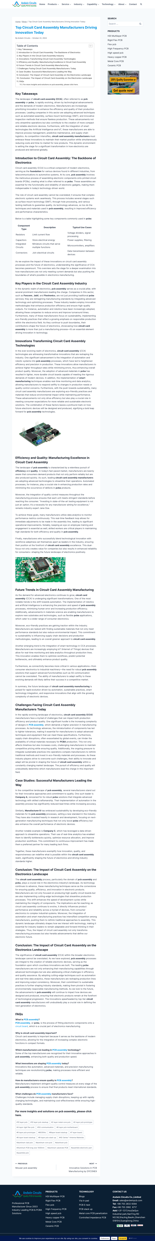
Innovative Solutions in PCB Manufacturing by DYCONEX (83, 1168)
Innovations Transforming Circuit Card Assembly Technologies (47, 59)
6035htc (42, 1132)
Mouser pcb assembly (26, 1166)
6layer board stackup (58, 1132)
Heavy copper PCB (117, 57)
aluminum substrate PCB (57, 1148)
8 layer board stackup (26, 1137)
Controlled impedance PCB (92, 1217)
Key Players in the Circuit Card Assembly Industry (41, 56)
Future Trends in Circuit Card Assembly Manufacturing (43, 65)
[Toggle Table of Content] (89, 46)
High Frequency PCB (118, 48)
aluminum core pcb (44, 1143)
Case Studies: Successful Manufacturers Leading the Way (45, 72)
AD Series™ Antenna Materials (71, 1137)
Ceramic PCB (114, 65)
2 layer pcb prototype (82, 1122)
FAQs (21, 81)
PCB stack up (85, 1209)
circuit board (21, 1026)
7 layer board (76, 1132)
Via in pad (84, 1200)
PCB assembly (36, 725)
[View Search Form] (141, 4)
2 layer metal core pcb (60, 1122)
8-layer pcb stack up (47, 1137)
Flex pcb (112, 44)
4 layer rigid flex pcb (25, 1127)
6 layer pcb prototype (26, 1132)
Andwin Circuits (24, 38)
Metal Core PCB (116, 61)
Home (42, 4)
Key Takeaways (25, 49)
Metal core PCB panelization (93, 1213)
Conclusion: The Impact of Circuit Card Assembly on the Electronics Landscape (55, 75)
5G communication (45, 1127)
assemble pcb (23, 1153)
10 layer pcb (22, 1122)
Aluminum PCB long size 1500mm (30, 1148)
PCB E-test (84, 1205)
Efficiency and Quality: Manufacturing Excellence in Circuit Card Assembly (52, 62)
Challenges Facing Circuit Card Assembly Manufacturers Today (47, 68)
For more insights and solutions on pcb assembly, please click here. (50, 84)
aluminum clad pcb (25, 1143)
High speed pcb (115, 53)
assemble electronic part (81, 1148)
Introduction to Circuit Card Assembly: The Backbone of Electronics (49, 52)
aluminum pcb (61, 1143)
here (18, 1115)
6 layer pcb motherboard (67, 1127)
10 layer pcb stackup (39, 1122)
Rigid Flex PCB (115, 40)
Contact (133, 4)
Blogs (82, 1196)
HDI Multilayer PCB (117, 36)
